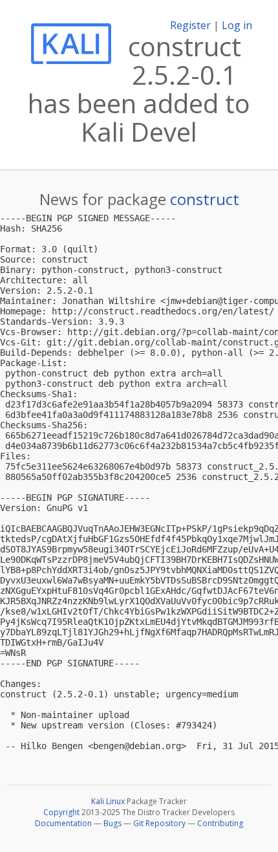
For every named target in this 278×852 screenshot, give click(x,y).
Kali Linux (108, 801)
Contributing (220, 823)
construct (204, 199)
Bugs (112, 823)
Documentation (63, 823)
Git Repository (159, 823)
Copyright (61, 812)
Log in (237, 25)
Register (190, 25)
